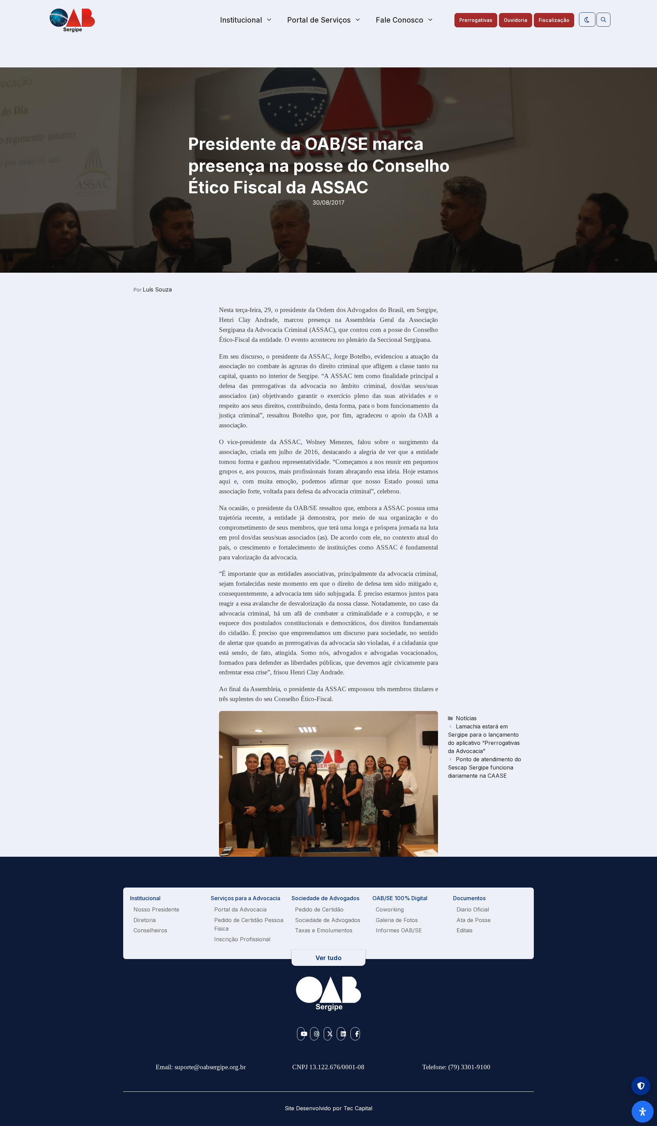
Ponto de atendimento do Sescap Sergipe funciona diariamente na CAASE (484, 767)
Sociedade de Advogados (327, 920)
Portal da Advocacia (240, 909)
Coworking (390, 909)
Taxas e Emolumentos (323, 930)
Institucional (241, 20)
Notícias (466, 718)
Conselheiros (150, 930)
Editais (464, 930)
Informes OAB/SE (399, 930)
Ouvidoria (515, 20)
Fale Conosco (399, 20)
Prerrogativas (475, 20)
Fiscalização (554, 20)
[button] (603, 20)
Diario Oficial (472, 909)
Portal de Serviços (319, 20)
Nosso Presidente (156, 909)
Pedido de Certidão (319, 909)
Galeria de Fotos (397, 920)
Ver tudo (328, 957)
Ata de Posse (473, 920)
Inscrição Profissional (242, 939)
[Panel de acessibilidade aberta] (643, 1112)
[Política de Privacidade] (640, 1085)
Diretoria (144, 920)
